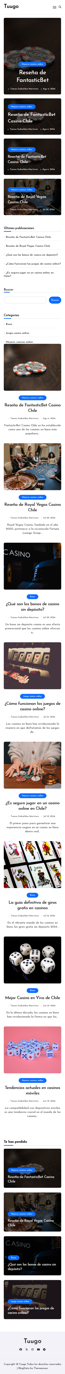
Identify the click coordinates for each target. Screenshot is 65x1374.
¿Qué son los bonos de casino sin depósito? (32, 255)
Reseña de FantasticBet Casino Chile (32, 80)
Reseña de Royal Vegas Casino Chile (28, 246)
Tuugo (32, 1341)
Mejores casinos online (32, 64)
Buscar (8, 289)
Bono (9, 324)
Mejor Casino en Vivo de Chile (32, 998)
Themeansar (41, 1368)
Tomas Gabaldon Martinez (24, 89)
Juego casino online (17, 333)
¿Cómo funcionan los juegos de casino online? (33, 264)
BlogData (23, 1368)
